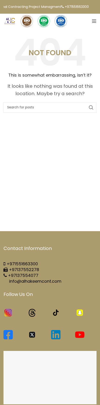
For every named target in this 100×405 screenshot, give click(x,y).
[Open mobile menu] (94, 21)
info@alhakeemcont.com (34, 281)
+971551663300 (22, 264)
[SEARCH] (91, 107)
